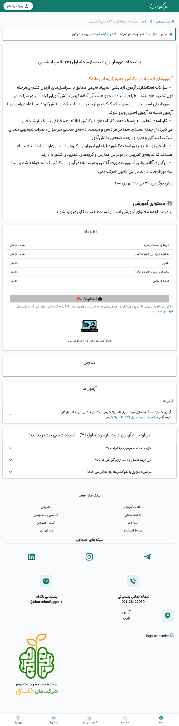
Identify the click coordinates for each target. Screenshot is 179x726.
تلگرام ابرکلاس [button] (98, 34)
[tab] (159, 6)
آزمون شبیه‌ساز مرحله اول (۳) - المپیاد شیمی (134, 417)
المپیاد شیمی (165, 21)
